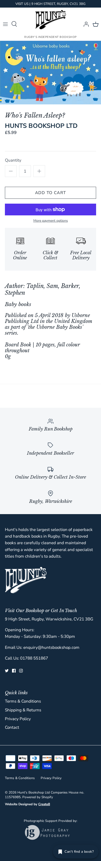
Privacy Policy (18, 719)
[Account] (84, 24)
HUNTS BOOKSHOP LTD (41, 125)
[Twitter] (7, 671)
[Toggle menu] (5, 24)
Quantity (13, 160)
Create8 (44, 804)
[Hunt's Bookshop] (50, 19)
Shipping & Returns (23, 710)
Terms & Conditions (23, 701)
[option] (50, 72)
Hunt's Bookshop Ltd (33, 792)
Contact (12, 727)
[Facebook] (14, 671)
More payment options (50, 221)
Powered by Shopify (37, 797)
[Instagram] (21, 671)
